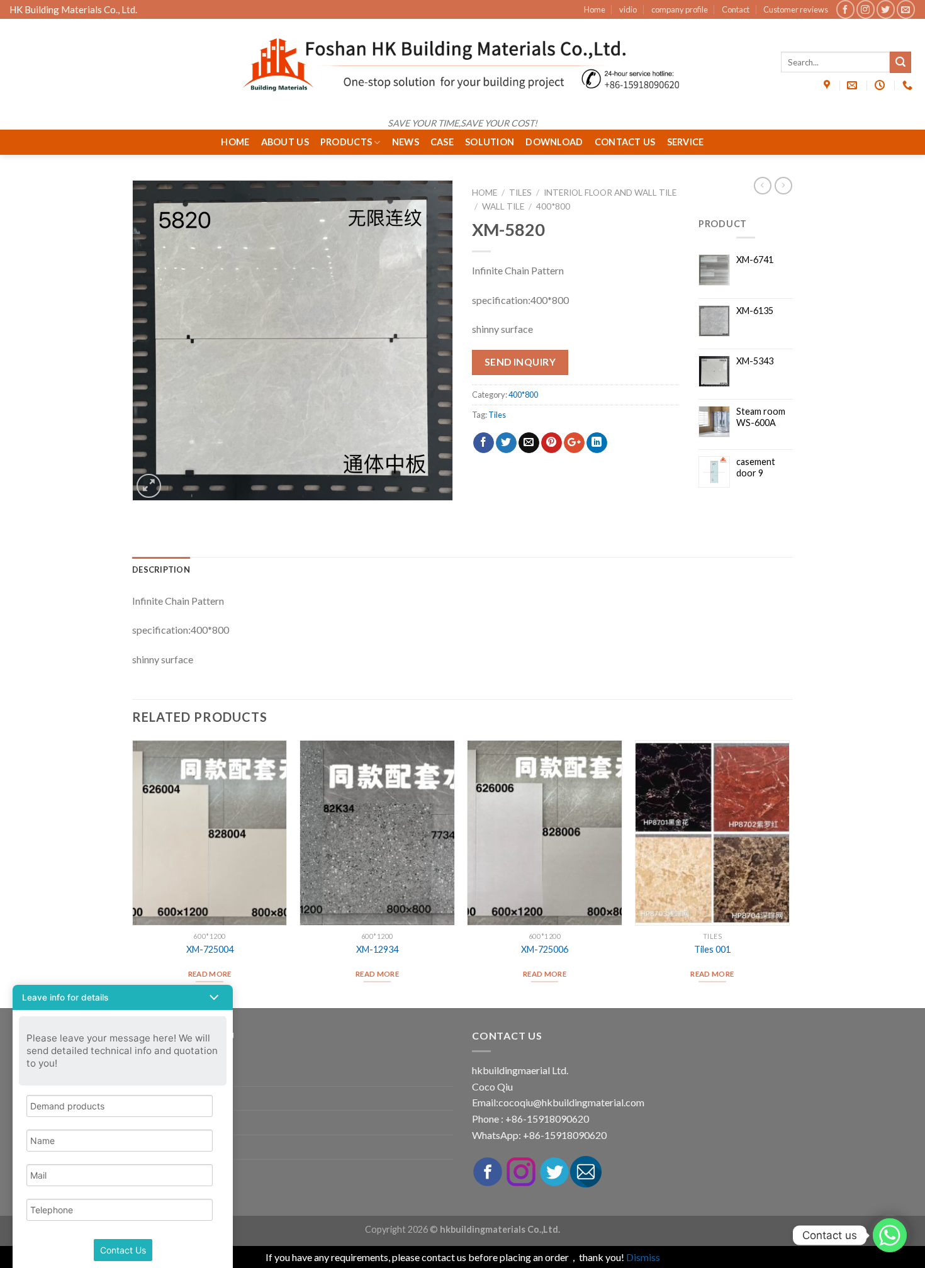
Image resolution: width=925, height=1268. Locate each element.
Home (594, 9)
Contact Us (625, 142)
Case (442, 142)
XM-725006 (544, 949)
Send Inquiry (520, 361)
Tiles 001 (712, 949)
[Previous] (132, 873)
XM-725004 (209, 949)
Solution (489, 142)
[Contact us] (890, 1235)
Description (161, 569)
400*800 (553, 206)
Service (685, 142)
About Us (285, 142)
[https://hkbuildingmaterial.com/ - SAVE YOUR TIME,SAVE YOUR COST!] (462, 65)
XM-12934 (377, 949)
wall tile (503, 206)
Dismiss (643, 1257)
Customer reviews (795, 9)
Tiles (520, 193)
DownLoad (554, 142)
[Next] (789, 873)
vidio (628, 9)
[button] (123, 997)
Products (346, 142)
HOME (235, 142)
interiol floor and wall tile (610, 193)
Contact (735, 9)
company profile (679, 9)
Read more (210, 974)
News (405, 142)
